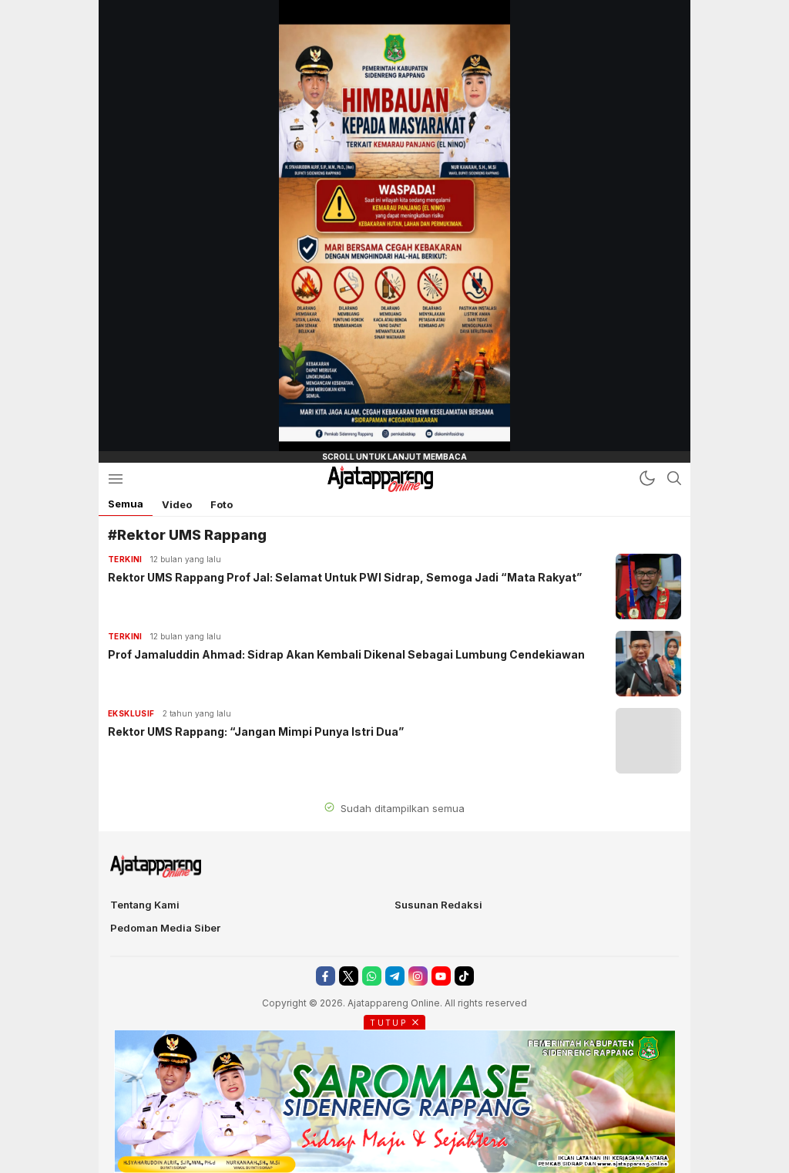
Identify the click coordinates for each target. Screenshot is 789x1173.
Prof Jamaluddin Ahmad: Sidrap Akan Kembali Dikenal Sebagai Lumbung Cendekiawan (346, 654)
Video (177, 504)
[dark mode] (647, 478)
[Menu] (115, 478)
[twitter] (348, 976)
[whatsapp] (371, 976)
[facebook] (325, 976)
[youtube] (441, 976)
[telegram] (395, 976)
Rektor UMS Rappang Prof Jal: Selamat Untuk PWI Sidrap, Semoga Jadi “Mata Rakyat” (345, 577)
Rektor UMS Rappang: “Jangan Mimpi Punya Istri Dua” (256, 731)
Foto (221, 504)
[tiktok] (464, 976)
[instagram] (418, 976)
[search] (674, 478)
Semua (125, 503)
